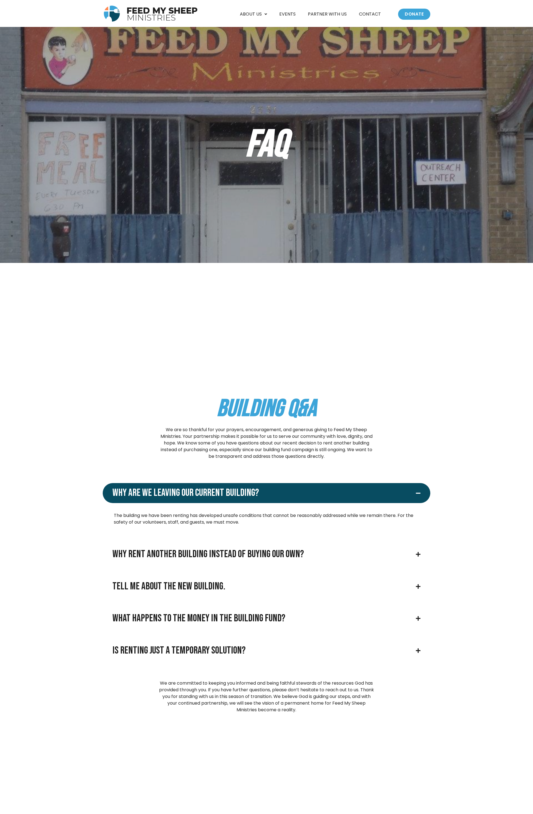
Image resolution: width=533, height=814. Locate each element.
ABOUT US (251, 14)
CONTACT (370, 14)
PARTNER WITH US (327, 14)
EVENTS (287, 14)
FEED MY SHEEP (162, 14)
